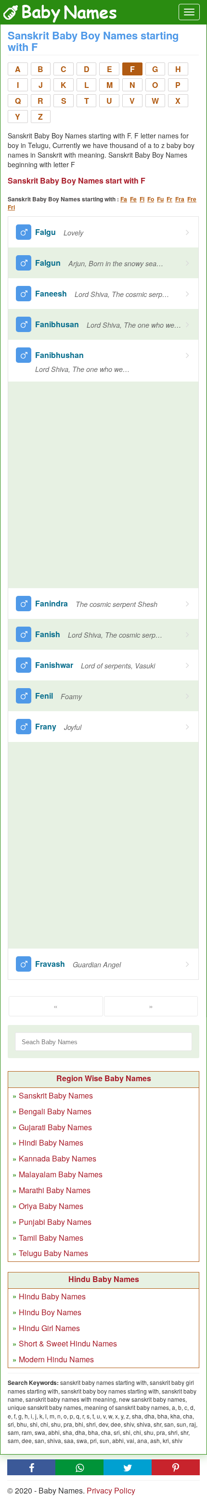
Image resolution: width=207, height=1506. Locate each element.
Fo (150, 199)
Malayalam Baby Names (61, 1174)
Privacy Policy (111, 1490)
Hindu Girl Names (49, 1327)
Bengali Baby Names (55, 1111)
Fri (11, 207)
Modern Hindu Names (56, 1359)
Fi (142, 199)
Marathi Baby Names (55, 1190)
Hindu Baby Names (52, 1296)
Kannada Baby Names (57, 1158)
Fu (160, 199)
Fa (123, 199)
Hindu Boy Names (50, 1312)
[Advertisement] (103, 485)
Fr (169, 199)
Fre (191, 199)
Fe (133, 199)
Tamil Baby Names (51, 1237)
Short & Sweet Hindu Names (68, 1343)
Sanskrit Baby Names (56, 1095)
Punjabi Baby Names (55, 1221)
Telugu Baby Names (53, 1253)
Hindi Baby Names (51, 1142)
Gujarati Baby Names (55, 1127)
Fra (179, 199)
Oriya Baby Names (51, 1205)
